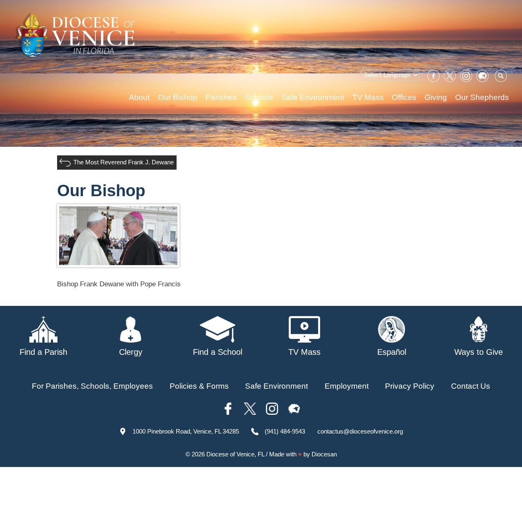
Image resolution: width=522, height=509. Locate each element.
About (139, 97)
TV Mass (368, 97)
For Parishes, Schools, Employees (92, 386)
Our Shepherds (482, 97)
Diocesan (324, 454)
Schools (259, 97)
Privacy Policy (409, 386)
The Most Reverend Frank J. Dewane (123, 162)
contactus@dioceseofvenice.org (360, 431)
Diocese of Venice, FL (235, 454)
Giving (436, 97)
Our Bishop (177, 97)
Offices (404, 97)
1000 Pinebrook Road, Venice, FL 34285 (186, 431)
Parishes (221, 97)
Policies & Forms (199, 386)
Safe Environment (312, 97)
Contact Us (470, 386)
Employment (347, 386)
